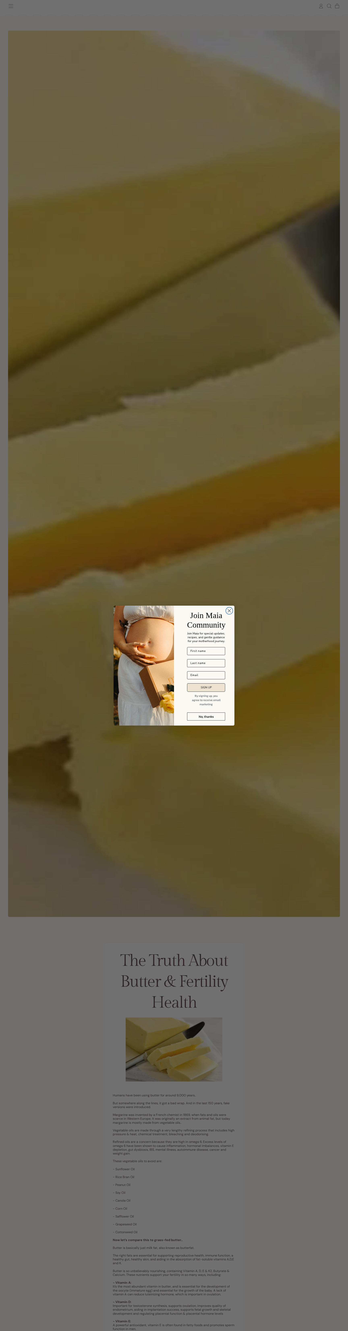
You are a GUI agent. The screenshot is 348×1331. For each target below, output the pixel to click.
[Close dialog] (229, 610)
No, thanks (206, 716)
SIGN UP (206, 687)
